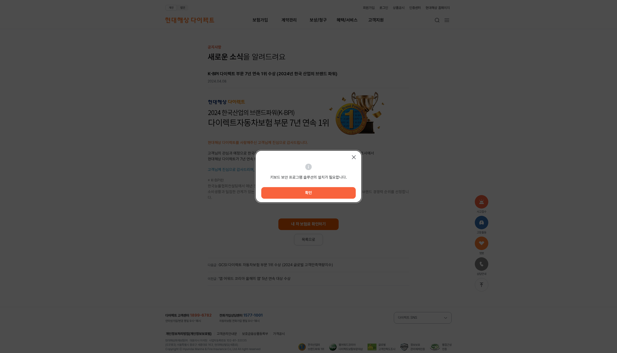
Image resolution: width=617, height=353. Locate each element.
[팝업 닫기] (354, 157)
